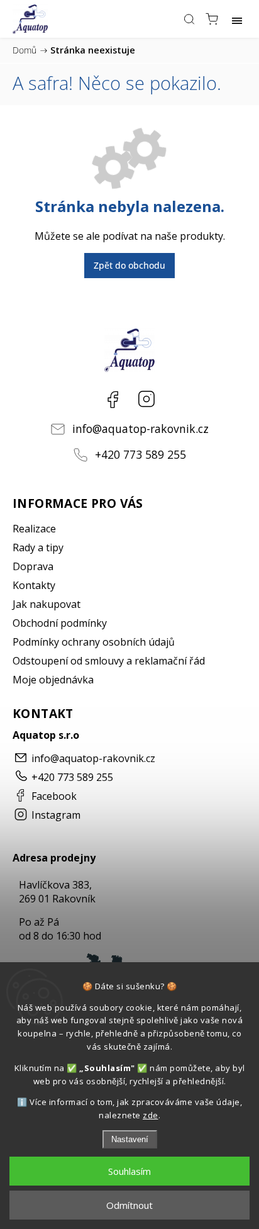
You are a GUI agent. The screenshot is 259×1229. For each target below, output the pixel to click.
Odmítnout (129, 1205)
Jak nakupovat (46, 604)
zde (150, 1115)
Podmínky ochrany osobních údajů (94, 642)
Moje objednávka (53, 680)
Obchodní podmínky (60, 623)
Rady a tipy (38, 547)
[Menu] (237, 18)
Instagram (146, 399)
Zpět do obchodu (129, 265)
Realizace (34, 529)
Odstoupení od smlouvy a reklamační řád (109, 661)
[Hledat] (189, 18)
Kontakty (34, 585)
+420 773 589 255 (140, 454)
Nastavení (129, 1139)
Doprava (33, 566)
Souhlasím (129, 1171)
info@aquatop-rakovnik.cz (140, 428)
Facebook (112, 399)
